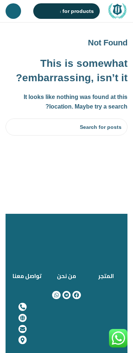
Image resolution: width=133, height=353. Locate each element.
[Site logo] (117, 10)
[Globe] (22, 318)
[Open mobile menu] (13, 11)
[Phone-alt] (22, 307)
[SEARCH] (41, 11)
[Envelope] (22, 329)
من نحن (66, 276)
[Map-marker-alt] (22, 340)
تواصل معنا (27, 276)
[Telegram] (66, 295)
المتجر (106, 276)
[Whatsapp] (56, 295)
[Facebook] (76, 295)
